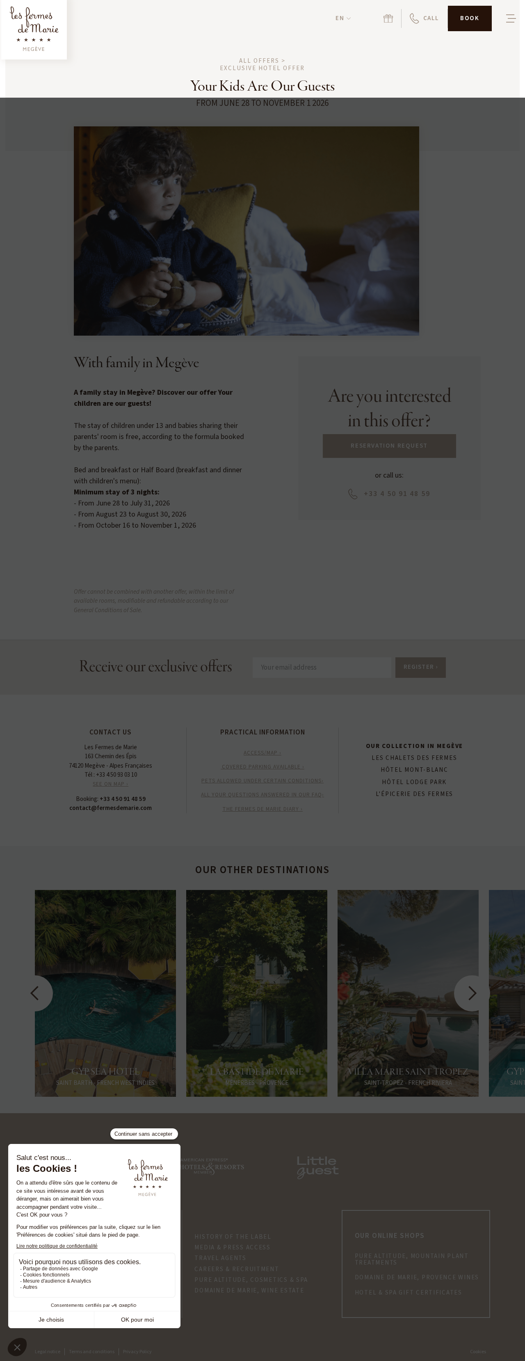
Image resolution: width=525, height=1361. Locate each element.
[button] (342, 18)
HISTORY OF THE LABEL (233, 1237)
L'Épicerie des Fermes (414, 794)
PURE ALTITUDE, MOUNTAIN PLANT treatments (412, 1260)
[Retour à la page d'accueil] (34, 29)
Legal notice (47, 1351)
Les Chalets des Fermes (414, 758)
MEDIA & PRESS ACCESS (232, 1247)
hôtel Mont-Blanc (414, 770)
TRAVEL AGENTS (220, 1258)
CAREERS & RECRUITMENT (236, 1269)
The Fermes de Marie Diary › (262, 809)
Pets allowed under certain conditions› (262, 781)
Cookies (478, 1351)
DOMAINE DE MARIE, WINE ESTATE (249, 1291)
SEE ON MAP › (110, 784)
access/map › (262, 753)
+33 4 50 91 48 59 (123, 799)
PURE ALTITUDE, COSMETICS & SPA (251, 1280)
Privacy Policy (137, 1351)
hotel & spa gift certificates (408, 1293)
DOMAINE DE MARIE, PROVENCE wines (417, 1277)
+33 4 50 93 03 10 (116, 775)
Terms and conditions (91, 1351)
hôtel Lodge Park (414, 782)
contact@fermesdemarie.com (110, 808)
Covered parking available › (262, 767)
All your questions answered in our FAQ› (262, 794)
